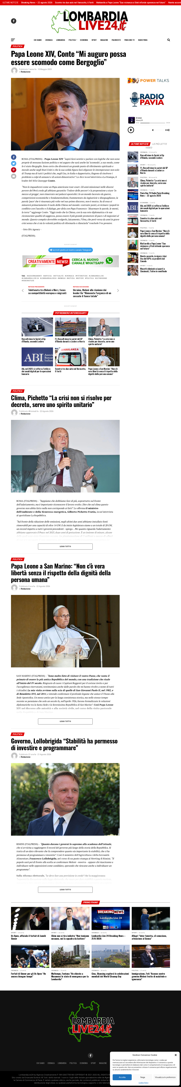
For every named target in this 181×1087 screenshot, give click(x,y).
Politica (72, 39)
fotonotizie (81, 276)
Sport (94, 39)
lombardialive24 (48, 278)
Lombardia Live (97, 276)
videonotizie (28, 281)
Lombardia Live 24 (31, 278)
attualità (58, 276)
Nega (142, 1077)
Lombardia (60, 39)
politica (90, 278)
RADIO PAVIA (142, 39)
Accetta (122, 1077)
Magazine (104, 39)
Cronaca (48, 39)
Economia (84, 39)
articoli (48, 276)
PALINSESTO (116, 39)
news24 (62, 278)
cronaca (70, 276)
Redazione (25, 72)
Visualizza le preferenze (165, 1077)
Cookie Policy (143, 1083)
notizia (71, 278)
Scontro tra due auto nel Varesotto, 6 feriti (32, 2)
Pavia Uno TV (129, 39)
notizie (80, 278)
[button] (175, 1055)
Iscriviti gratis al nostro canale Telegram (71, 250)
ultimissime (101, 278)
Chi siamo (38, 39)
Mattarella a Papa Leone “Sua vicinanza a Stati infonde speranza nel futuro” (88, 2)
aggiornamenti (35, 276)
